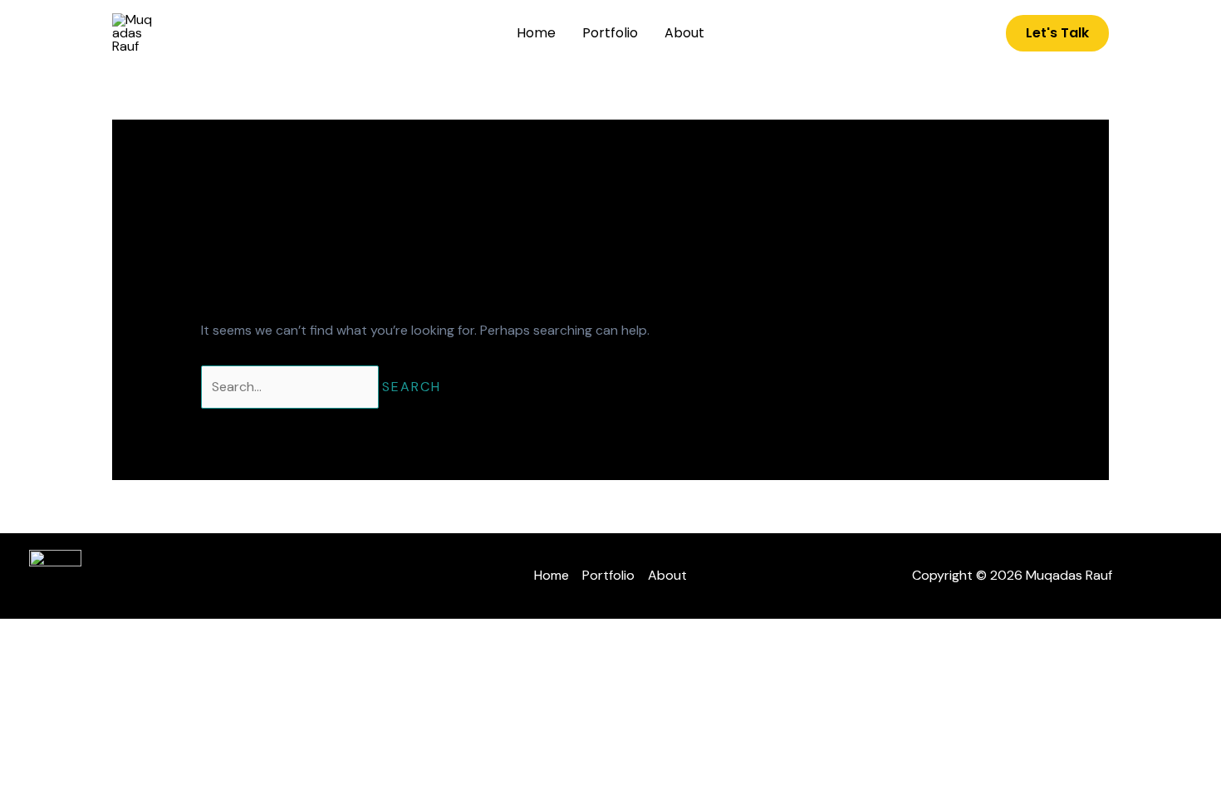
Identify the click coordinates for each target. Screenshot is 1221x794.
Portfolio (610, 32)
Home (536, 32)
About (684, 32)
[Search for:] (291, 386)
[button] (1057, 33)
